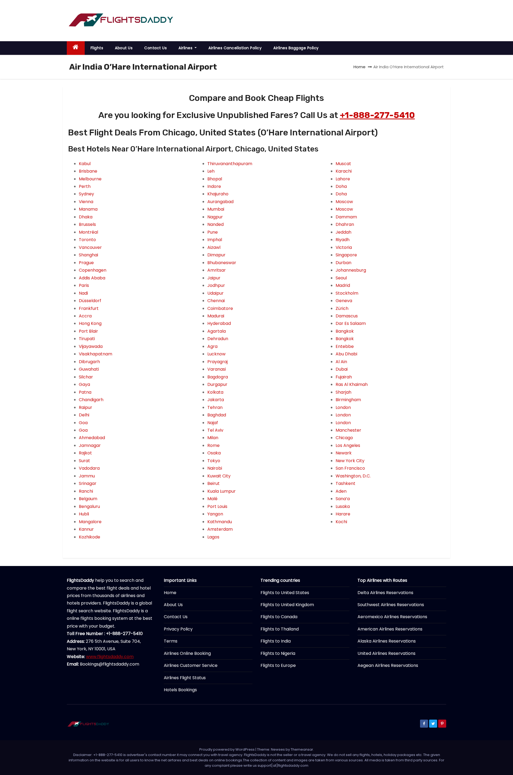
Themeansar (302, 749)
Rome (213, 445)
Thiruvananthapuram (229, 164)
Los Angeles (348, 445)
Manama (88, 209)
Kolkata (215, 392)
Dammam (346, 217)
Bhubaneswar (221, 263)
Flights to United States (285, 593)
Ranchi (86, 491)
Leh (211, 171)
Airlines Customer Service (190, 665)
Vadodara (89, 468)
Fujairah (344, 377)
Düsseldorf (90, 301)
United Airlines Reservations (386, 653)
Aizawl (213, 247)
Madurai (215, 316)
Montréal (88, 232)
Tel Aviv (215, 430)
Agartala (216, 331)
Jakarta (215, 400)
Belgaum (88, 499)
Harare (343, 514)
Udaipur (215, 293)
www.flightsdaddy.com (110, 657)
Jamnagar (90, 445)
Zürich (342, 308)
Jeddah (343, 232)
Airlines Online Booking (187, 653)
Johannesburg (351, 270)
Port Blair (88, 331)
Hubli (84, 514)
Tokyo (213, 461)
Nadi (83, 293)
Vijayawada (91, 346)
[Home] (76, 48)
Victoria (344, 247)
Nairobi (214, 468)
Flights (97, 48)
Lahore (343, 179)
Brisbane (88, 171)
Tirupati (87, 339)
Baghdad (216, 415)
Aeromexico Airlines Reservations (392, 617)
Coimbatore (220, 308)
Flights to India (276, 641)
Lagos (213, 537)
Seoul (341, 278)
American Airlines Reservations (389, 629)
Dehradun (217, 339)
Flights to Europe (278, 665)
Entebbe (345, 346)
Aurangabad (220, 202)
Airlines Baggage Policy (296, 48)
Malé (212, 499)
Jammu (87, 476)
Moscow (344, 202)
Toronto (87, 240)
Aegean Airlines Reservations (387, 665)
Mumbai (215, 209)
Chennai (216, 301)
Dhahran (345, 224)
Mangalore (90, 522)
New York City (350, 461)
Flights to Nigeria (278, 653)
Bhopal (214, 179)
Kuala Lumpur (221, 491)
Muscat (343, 164)
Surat (84, 461)
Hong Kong (90, 323)
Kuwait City (219, 476)
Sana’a (343, 499)
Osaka (214, 453)
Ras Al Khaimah (352, 384)
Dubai (342, 369)
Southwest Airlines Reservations (390, 605)
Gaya (84, 384)
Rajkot (85, 453)
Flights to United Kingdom (287, 605)
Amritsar (216, 270)
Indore (214, 186)
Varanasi (216, 369)
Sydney (86, 194)
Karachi (344, 171)
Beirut (213, 483)
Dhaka (85, 217)
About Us (124, 48)
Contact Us (155, 48)
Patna (85, 392)
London (343, 407)
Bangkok (345, 331)
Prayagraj (217, 362)
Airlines (186, 48)
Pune (212, 232)
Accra (85, 316)
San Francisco (350, 468)
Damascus (347, 316)
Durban (343, 263)
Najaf (212, 423)
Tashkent (345, 483)
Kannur (86, 529)
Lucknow (216, 354)
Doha (341, 186)
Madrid (343, 285)
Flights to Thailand (280, 629)
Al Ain (341, 362)
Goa (83, 423)
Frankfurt (89, 308)
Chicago (344, 438)
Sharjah (343, 392)
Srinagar (87, 483)
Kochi (341, 522)
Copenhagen (92, 270)
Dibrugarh (89, 362)
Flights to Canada (279, 617)
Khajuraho (217, 194)
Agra (212, 346)
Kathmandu (219, 522)
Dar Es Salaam (351, 323)
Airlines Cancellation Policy (235, 48)
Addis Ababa (92, 278)
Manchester (348, 430)
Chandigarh (91, 400)
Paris (84, 285)
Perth (85, 186)
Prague (86, 263)
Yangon (215, 514)
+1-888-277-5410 (377, 115)
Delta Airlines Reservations (385, 593)
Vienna (86, 202)
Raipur (85, 407)
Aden (341, 491)
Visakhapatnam (95, 354)
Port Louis (217, 506)
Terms (170, 641)
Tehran (215, 407)
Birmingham (348, 400)
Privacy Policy (178, 629)
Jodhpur (216, 285)
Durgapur (217, 384)
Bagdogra (217, 377)
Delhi (84, 415)
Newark (344, 453)
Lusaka (343, 506)
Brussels (87, 224)
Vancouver (90, 247)
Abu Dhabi (346, 354)
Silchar (86, 377)
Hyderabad (219, 323)
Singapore (346, 255)
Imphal (214, 240)
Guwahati (89, 369)
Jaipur (213, 278)
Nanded (215, 224)
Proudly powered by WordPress (227, 749)
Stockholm (347, 293)
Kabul (85, 164)
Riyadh (342, 240)
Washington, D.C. (353, 476)
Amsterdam (220, 529)
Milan (212, 438)
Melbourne (90, 179)
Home (359, 67)
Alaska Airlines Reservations (386, 641)
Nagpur (215, 217)
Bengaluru (89, 506)
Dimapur (216, 255)
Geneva (344, 301)
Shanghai (88, 255)
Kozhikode (89, 537)
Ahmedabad (92, 438)
